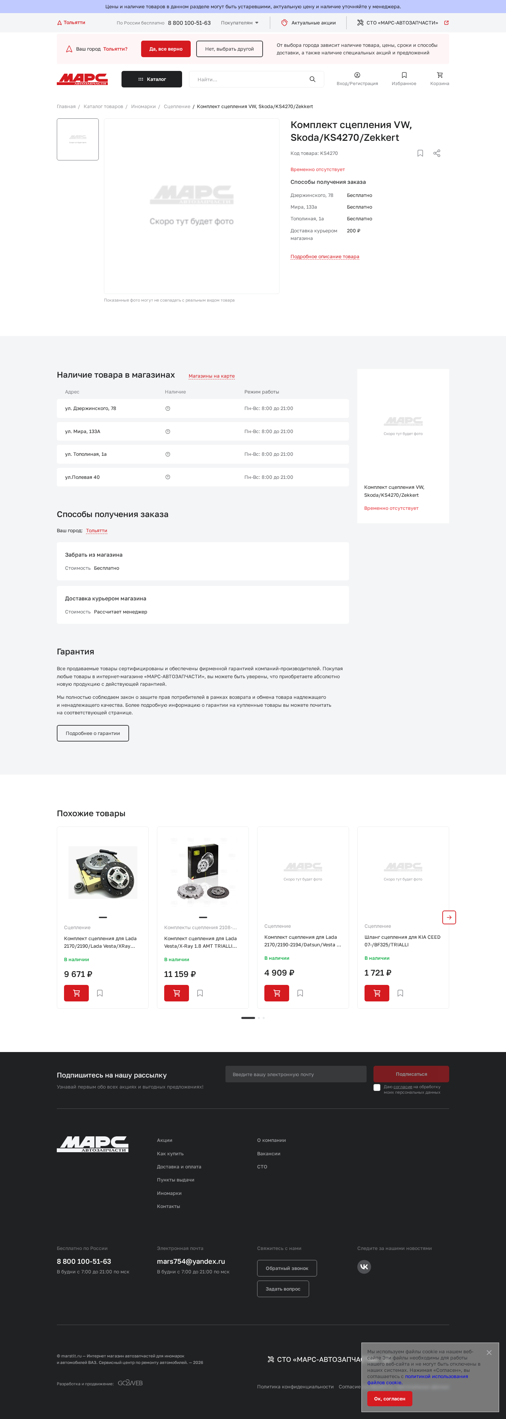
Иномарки (169, 1193)
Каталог (156, 79)
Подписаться (411, 1074)
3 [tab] (264, 1018)
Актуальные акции (314, 22)
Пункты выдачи (175, 1179)
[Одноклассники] (423, 161)
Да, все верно (165, 49)
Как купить (170, 1153)
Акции (164, 1140)
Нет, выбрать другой (229, 49)
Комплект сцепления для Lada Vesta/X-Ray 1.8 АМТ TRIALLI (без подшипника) (200, 942)
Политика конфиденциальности (295, 1386)
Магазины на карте (212, 376)
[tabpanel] (103, 918)
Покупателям (237, 22)
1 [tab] (248, 1018)
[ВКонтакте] (412, 161)
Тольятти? (115, 49)
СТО (262, 1166)
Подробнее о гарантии (93, 733)
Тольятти (96, 530)
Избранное (404, 83)
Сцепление (77, 927)
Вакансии (269, 1153)
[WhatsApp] (434, 161)
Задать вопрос (283, 1289)
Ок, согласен (389, 1398)
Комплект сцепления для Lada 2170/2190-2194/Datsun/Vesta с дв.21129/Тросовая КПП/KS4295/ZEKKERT (301, 941)
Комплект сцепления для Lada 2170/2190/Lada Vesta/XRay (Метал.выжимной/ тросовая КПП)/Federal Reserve (100, 942)
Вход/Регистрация (357, 83)
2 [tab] (259, 1018)
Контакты (168, 1206)
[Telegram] (401, 161)
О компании (271, 1140)
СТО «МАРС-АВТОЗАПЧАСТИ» (402, 22)
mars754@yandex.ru (191, 1261)
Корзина (439, 83)
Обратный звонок (287, 1268)
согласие (402, 1086)
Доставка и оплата (179, 1166)
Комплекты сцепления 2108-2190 (198, 927)
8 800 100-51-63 (189, 22)
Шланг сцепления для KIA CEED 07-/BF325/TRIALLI (403, 940)
